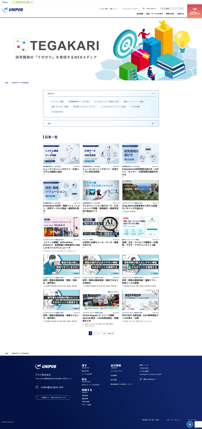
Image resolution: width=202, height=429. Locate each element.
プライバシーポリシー (173, 420)
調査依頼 (85, 398)
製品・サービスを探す (154, 14)
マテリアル (132, 321)
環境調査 (132, 211)
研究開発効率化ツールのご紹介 (79, 101)
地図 (107, 323)
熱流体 (126, 321)
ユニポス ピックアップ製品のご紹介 (107, 101)
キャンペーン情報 (57, 101)
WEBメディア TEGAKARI (90, 384)
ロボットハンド (49, 250)
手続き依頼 (85, 401)
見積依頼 (85, 395)
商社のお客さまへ (152, 8)
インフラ (92, 323)
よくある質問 (144, 371)
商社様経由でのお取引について (121, 384)
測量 (99, 323)
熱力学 (138, 321)
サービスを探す (87, 374)
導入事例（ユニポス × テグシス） (84, 107)
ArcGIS (87, 323)
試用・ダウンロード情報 (60, 107)
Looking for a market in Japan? (151, 374)
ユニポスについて (117, 371)
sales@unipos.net (52, 387)
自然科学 (126, 211)
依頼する (180, 14)
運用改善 (74, 285)
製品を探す (85, 371)
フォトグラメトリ (90, 325)
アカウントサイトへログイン (130, 9)
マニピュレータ (71, 250)
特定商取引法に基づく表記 (150, 420)
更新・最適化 (67, 285)
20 (104, 333)
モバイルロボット (60, 250)
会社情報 (140, 14)
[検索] (181, 8)
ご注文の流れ (144, 368)
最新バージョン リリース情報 (133, 101)
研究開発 (47, 285)
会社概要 (114, 375)
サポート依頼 (86, 404)
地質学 (111, 323)
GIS (96, 323)
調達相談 (53, 285)
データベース (148, 321)
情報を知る (170, 14)
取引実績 (114, 380)
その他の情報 (135, 107)
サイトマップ (192, 420)
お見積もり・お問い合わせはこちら (53, 397)
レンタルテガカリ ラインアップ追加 (113, 107)
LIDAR (103, 323)
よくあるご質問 (103, 9)
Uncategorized (57, 112)
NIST (142, 321)
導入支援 (59, 285)
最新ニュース (113, 9)
